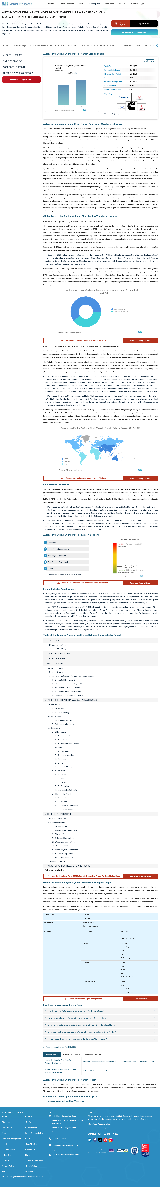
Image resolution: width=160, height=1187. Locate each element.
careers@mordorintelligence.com (102, 1129)
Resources (109, 4)
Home (4, 1116)
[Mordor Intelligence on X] (100, 1140)
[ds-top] (134, 32)
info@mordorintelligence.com (65, 1145)
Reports (50, 4)
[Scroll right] (156, 45)
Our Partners (31, 1127)
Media (5, 1133)
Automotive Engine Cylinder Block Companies (64, 1101)
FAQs (27, 1138)
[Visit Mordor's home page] (17, 4)
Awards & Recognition (12, 1138)
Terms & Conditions (34, 1160)
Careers (5, 1160)
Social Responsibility (34, 1133)
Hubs (27, 1155)
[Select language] (142, 3)
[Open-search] (154, 4)
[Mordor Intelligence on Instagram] (110, 1140)
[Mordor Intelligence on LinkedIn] (90, 1140)
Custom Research (66, 4)
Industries (123, 4)
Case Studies (31, 1144)
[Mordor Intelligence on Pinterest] (105, 1140)
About (82, 4)
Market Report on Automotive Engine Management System (60, 1070)
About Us (6, 1122)
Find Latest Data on (93, 1054)
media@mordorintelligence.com (66, 1154)
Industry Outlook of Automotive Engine (99, 1071)
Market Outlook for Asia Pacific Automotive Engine (58, 1061)
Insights (5, 1144)
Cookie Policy (31, 1166)
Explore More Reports (71, 1054)
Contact (134, 4)
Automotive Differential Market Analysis (99, 1061)
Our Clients (7, 1127)
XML (4, 1171)
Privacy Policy (8, 1166)
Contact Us (30, 1149)
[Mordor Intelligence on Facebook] (95, 1140)
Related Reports (52, 1054)
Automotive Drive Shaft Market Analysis (137, 1061)
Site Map (29, 1171)
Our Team (29, 1122)
